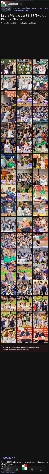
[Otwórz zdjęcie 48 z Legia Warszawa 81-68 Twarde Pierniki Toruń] (40, 303)
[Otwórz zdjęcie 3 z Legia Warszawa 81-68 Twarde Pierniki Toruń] (40, 66)
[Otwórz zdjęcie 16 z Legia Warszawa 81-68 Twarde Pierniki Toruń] (8, 145)
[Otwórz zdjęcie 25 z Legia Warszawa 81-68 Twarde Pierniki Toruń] (8, 193)
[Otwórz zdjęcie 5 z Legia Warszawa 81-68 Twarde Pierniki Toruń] (24, 82)
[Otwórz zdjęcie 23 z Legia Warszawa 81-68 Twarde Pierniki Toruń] (24, 177)
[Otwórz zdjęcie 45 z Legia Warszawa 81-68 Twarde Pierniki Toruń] (40, 287)
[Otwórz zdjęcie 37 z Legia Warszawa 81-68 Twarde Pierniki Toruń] (8, 256)
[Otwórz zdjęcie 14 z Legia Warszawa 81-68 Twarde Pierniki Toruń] (24, 130)
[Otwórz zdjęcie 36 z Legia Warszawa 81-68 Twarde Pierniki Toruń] (40, 240)
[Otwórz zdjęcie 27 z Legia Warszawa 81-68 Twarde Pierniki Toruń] (40, 193)
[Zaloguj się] (2, 15)
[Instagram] (8, 458)
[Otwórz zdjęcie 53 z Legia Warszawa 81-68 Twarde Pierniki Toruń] (24, 335)
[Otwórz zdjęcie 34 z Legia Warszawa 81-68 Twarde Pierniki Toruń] (8, 240)
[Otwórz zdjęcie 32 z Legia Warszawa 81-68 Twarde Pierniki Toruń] (24, 224)
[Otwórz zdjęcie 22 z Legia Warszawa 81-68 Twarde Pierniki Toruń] (8, 177)
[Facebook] (2, 458)
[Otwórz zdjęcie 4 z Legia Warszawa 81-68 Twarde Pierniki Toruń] (8, 82)
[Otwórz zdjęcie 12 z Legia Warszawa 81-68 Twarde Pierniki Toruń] (40, 114)
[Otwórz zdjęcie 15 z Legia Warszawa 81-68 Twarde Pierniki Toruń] (40, 130)
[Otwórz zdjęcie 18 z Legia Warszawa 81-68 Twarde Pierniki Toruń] (40, 145)
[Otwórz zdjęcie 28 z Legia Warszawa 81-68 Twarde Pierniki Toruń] (8, 208)
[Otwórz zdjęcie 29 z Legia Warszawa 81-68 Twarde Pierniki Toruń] (24, 208)
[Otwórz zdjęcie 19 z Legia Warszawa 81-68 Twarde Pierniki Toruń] (8, 161)
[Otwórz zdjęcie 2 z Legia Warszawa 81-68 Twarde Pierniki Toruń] (24, 66)
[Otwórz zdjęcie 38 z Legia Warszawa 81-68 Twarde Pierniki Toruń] (24, 256)
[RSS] (14, 458)
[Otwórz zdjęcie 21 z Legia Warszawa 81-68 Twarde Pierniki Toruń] (40, 161)
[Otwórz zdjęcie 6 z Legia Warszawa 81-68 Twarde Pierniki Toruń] (40, 82)
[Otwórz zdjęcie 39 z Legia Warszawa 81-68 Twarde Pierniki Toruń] (40, 256)
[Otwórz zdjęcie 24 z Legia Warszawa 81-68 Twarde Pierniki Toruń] (40, 177)
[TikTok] (12, 458)
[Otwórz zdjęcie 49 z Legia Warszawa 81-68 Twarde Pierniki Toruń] (8, 319)
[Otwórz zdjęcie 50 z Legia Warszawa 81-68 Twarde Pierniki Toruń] (24, 319)
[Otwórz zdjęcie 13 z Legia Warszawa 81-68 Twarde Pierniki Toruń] (8, 130)
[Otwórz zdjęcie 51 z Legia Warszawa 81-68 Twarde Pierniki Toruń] (40, 319)
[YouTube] (6, 458)
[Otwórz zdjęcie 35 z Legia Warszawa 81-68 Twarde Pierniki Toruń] (24, 240)
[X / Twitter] (4, 458)
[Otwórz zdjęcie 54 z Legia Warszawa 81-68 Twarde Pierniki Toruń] (40, 335)
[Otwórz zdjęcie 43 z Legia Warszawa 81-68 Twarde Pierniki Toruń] (8, 287)
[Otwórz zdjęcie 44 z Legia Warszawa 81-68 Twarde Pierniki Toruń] (24, 287)
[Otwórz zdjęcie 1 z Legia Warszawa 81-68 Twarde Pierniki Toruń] (8, 66)
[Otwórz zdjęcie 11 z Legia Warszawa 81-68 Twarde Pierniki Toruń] (24, 114)
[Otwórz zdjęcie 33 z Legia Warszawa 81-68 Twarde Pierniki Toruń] (40, 224)
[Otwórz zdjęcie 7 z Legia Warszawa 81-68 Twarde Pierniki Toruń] (8, 98)
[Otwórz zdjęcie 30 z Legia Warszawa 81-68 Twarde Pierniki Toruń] (40, 208)
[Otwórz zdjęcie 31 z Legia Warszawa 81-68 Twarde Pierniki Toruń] (8, 224)
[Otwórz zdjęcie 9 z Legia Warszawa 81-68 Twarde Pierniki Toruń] (40, 98)
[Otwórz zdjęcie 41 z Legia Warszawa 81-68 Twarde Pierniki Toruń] (24, 272)
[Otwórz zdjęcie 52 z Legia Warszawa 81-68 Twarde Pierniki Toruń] (8, 335)
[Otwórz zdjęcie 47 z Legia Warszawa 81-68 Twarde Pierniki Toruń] (24, 303)
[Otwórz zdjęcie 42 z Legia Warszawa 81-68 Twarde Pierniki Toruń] (40, 272)
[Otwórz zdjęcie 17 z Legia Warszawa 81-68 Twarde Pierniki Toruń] (24, 145)
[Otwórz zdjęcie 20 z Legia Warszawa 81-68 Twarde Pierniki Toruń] (24, 161)
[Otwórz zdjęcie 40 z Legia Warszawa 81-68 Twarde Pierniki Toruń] (8, 272)
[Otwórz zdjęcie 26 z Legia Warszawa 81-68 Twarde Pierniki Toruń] (24, 193)
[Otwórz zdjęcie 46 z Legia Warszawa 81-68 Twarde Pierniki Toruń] (8, 303)
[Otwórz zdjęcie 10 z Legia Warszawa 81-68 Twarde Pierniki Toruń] (8, 114)
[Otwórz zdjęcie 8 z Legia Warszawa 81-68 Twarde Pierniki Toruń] (24, 98)
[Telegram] (10, 458)
